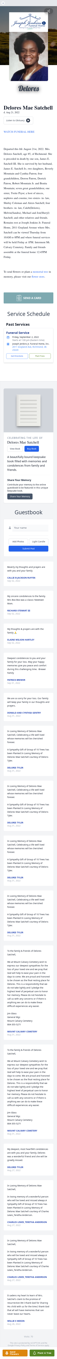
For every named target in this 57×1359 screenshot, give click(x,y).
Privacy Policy (20, 1345)
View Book (15, 448)
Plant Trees (40, 356)
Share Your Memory (20, 496)
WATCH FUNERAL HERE (19, 131)
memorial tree (40, 271)
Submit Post (28, 548)
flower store (38, 276)
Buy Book (31, 448)
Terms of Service (37, 1345)
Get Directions (17, 356)
